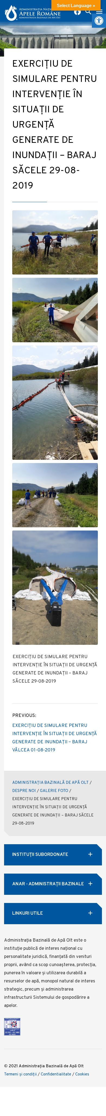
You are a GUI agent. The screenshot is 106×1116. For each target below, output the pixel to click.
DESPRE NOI (24, 791)
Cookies (82, 1074)
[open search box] (88, 12)
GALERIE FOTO (54, 791)
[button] (99, 21)
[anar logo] (32, 11)
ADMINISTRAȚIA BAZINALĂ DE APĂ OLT (50, 782)
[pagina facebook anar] (77, 12)
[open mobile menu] (99, 12)
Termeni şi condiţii (20, 1074)
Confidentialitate (56, 1074)
